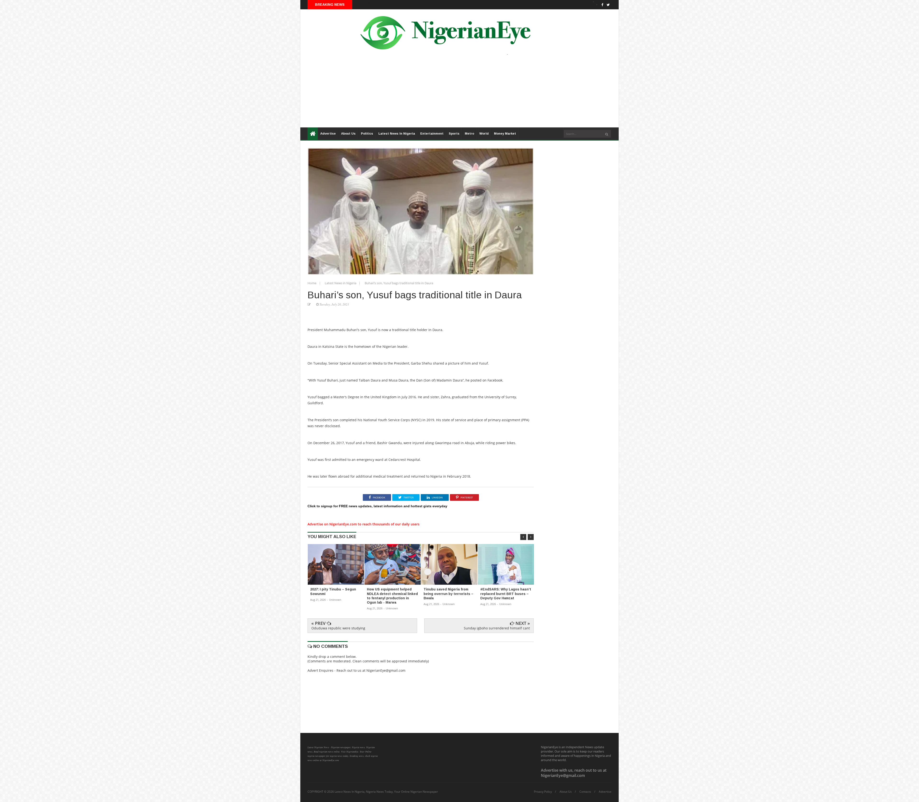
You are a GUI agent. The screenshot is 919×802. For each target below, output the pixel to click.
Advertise (328, 133)
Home (312, 283)
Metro (469, 133)
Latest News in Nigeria (341, 283)
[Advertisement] (444, 93)
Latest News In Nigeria (396, 133)
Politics (367, 133)
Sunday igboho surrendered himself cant (497, 628)
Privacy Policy (543, 791)
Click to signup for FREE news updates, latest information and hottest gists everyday (377, 506)
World (484, 133)
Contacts (585, 791)
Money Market (505, 133)
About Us (348, 133)
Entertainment (431, 133)
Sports (454, 133)
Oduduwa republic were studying (338, 628)
